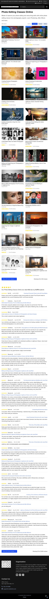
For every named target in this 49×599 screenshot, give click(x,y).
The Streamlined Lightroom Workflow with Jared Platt (35, 380)
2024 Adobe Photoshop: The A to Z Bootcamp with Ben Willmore (16, 302)
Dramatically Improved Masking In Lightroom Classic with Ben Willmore (18, 356)
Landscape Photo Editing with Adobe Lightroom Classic (34, 122)
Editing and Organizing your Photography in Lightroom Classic (12, 163)
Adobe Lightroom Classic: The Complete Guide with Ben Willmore (16, 485)
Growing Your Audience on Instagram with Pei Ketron (35, 320)
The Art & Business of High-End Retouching (12, 205)
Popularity (35, 23)
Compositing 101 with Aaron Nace (39, 409)
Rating (45, 23)
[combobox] (32, 7)
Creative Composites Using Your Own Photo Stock (11, 122)
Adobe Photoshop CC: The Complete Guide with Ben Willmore (16, 521)
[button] (46, 596)
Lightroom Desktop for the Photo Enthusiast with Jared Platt (33, 510)
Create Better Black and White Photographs (12, 141)
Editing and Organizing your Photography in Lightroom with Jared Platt (17, 370)
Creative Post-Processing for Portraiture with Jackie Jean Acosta (16, 475)
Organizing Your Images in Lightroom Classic (11, 226)
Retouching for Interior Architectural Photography (34, 142)
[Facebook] (20, 575)
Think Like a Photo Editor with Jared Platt (38, 425)
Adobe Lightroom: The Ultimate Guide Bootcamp (11, 62)
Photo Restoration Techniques (9, 269)
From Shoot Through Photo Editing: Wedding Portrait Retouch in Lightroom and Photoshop (36, 270)
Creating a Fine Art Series (8, 101)
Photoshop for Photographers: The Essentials (34, 226)
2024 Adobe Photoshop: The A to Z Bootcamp (11, 40)
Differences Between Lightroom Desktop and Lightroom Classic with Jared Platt (20, 434)
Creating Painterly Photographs (9, 81)
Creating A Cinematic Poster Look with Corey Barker (35, 293)
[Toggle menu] (47, 7)
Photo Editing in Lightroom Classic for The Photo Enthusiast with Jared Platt (19, 348)
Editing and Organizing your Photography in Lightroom (36, 62)
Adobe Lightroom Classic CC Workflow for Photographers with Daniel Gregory (19, 314)
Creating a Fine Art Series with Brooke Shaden (36, 494)
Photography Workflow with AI (32, 205)
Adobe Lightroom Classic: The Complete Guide (35, 40)
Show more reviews (9, 551)
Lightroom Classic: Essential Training (34, 101)
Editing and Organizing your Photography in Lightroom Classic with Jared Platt (19, 338)
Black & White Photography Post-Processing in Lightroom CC (13, 184)
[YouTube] (17, 575)
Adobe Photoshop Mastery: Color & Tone (35, 163)
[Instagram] (23, 575)
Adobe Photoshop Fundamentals (33, 81)
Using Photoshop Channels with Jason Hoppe (37, 417)
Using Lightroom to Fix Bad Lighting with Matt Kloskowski (34, 327)
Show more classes (8, 279)
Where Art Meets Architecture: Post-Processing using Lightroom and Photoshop (12, 248)
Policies (24, 597)
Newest (40, 23)
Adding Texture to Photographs (33, 247)
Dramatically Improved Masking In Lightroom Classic (33, 184)
